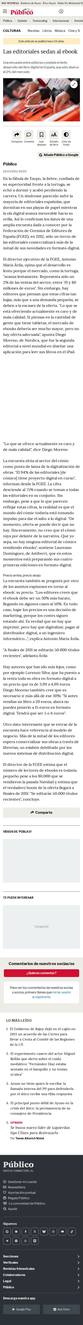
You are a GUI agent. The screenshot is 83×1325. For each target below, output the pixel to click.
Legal (7, 1281)
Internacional (61, 20)
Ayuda (12, 1209)
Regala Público (18, 1198)
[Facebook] (25, 1231)
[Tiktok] (72, 1231)
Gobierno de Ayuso (30, 3)
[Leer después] (41, 134)
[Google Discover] (16, 1231)
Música (60, 31)
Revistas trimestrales (19, 1269)
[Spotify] (16, 1241)
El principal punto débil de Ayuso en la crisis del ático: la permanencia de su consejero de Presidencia (41, 1108)
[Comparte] (16, 134)
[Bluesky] (44, 1231)
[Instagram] (53, 1231)
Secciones (10, 1256)
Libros (47, 31)
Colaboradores (14, 1275)
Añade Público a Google (61, 155)
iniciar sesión (61, 992)
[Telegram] (7, 1241)
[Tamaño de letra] (53, 134)
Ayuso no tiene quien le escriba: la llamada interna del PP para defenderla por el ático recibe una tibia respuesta (41, 1088)
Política (7, 20)
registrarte (42, 997)
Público (10, 164)
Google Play (23, 1309)
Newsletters (16, 1187)
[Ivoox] (35, 1241)
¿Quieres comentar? (42, 973)
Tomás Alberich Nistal (29, 1138)
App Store (63, 1309)
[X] (35, 1231)
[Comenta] (28, 134)
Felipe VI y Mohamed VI (70, 3)
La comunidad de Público (26, 1203)
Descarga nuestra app (19, 1298)
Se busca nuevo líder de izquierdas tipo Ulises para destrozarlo (40, 1130)
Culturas (12, 31)
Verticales (10, 1262)
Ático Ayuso (49, 3)
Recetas (33, 31)
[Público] (35, 12)
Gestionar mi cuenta (22, 1182)
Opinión (22, 20)
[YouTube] (62, 1231)
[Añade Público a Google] (7, 1231)
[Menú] (5, 11)
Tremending (39, 20)
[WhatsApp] (25, 1241)
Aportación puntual (21, 1193)
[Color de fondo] (66, 134)
